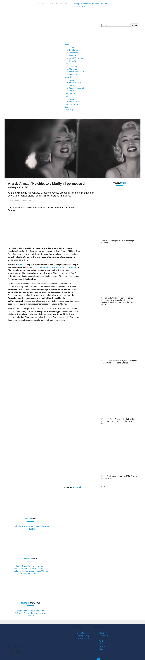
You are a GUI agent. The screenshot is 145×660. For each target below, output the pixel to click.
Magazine (69, 77)
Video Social (74, 101)
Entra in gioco (71, 110)
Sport (71, 85)
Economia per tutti (77, 88)
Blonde (21, 264)
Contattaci (81, 633)
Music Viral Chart (76, 72)
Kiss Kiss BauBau (72, 104)
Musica (68, 63)
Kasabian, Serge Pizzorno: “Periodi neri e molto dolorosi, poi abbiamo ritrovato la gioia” (117, 421)
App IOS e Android (77, 58)
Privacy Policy (83, 635)
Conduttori (73, 50)
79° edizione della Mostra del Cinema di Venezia (56, 267)
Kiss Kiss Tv (70, 93)
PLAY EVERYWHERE (58, 3)
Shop (67, 107)
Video (67, 96)
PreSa (71, 91)
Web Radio (73, 74)
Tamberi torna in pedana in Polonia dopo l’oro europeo (117, 241)
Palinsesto (73, 53)
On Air (71, 47)
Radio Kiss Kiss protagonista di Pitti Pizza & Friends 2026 (119, 477)
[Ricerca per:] (116, 25)
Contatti (72, 61)
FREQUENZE (42, 3)
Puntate (72, 55)
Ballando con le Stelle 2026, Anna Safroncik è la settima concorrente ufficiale (119, 362)
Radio (67, 44)
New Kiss (73, 66)
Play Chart (73, 69)
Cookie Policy (83, 638)
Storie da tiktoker (76, 82)
